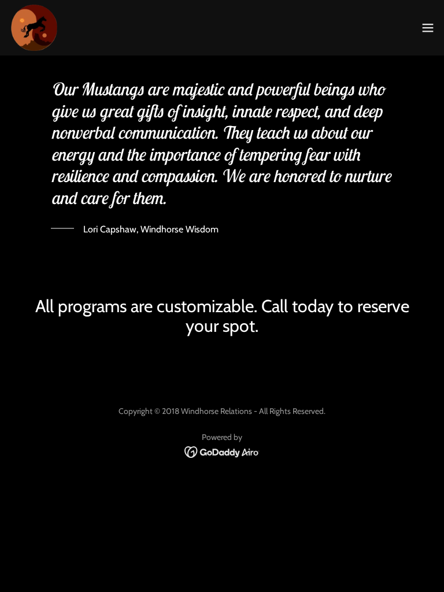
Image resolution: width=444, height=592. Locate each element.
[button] (427, 27)
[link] (34, 28)
